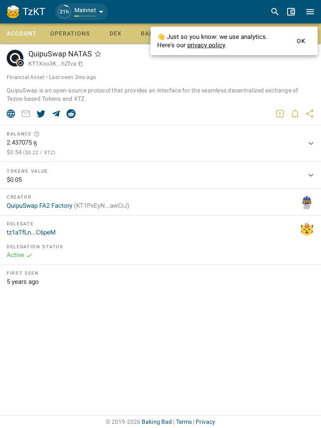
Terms (184, 421)
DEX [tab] (116, 33)
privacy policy (206, 45)
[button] (81, 11)
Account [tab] (22, 33)
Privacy (205, 421)
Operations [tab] (70, 33)
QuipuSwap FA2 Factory (68, 205)
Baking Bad (157, 421)
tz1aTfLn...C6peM (31, 232)
